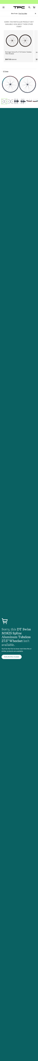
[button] (35, 13)
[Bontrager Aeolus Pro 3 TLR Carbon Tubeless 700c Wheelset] (18, 41)
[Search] (29, 7)
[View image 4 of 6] (23, 101)
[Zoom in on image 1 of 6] (19, 84)
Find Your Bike (23, 13)
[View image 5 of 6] (29, 101)
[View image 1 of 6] (4, 101)
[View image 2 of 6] (10, 101)
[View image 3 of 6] (16, 101)
